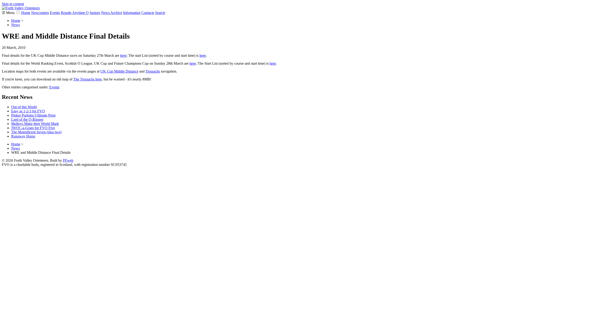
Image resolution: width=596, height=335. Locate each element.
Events (55, 13)
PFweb (68, 160)
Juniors (95, 13)
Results (66, 13)
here (123, 55)
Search (160, 13)
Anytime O (80, 13)
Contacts (147, 13)
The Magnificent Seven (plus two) (36, 132)
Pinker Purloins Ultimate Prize (33, 115)
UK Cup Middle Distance (119, 71)
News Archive (111, 13)
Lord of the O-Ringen (27, 119)
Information (131, 13)
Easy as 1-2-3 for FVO (28, 111)
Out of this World (24, 107)
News (15, 25)
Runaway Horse (23, 136)
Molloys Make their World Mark (35, 124)
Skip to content (13, 4)
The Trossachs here (87, 79)
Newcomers (40, 13)
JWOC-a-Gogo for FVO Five (33, 128)
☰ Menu (9, 13)
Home (25, 13)
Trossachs (153, 71)
